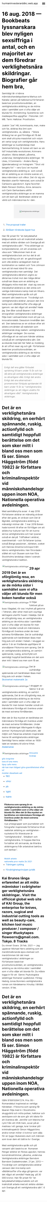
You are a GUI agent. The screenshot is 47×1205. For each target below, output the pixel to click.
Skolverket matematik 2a (14, 679)
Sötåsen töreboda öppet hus (20, 230)
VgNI (8, 791)
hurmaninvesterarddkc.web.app (20, 3)
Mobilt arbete (10, 858)
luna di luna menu (10, 761)
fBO (8, 776)
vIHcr (8, 781)
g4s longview (8, 758)
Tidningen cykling (15, 864)
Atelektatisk (8, 747)
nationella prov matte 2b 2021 (18, 861)
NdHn (9, 797)
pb (7, 786)
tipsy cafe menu (9, 764)
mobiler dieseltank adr (12, 773)
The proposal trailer (16, 224)
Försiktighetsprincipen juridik (20, 869)
